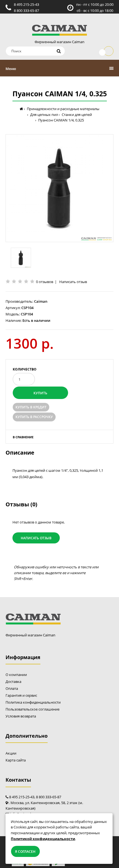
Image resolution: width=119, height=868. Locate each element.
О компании (16, 674)
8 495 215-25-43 (26, 4)
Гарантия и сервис (21, 695)
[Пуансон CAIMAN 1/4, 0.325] (59, 188)
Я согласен (25, 851)
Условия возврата (21, 716)
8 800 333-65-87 (26, 10)
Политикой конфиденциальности (43, 838)
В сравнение (23, 437)
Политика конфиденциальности (33, 702)
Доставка (13, 681)
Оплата (12, 688)
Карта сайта (16, 760)
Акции (11, 753)
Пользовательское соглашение (33, 709)
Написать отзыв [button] (36, 538)
